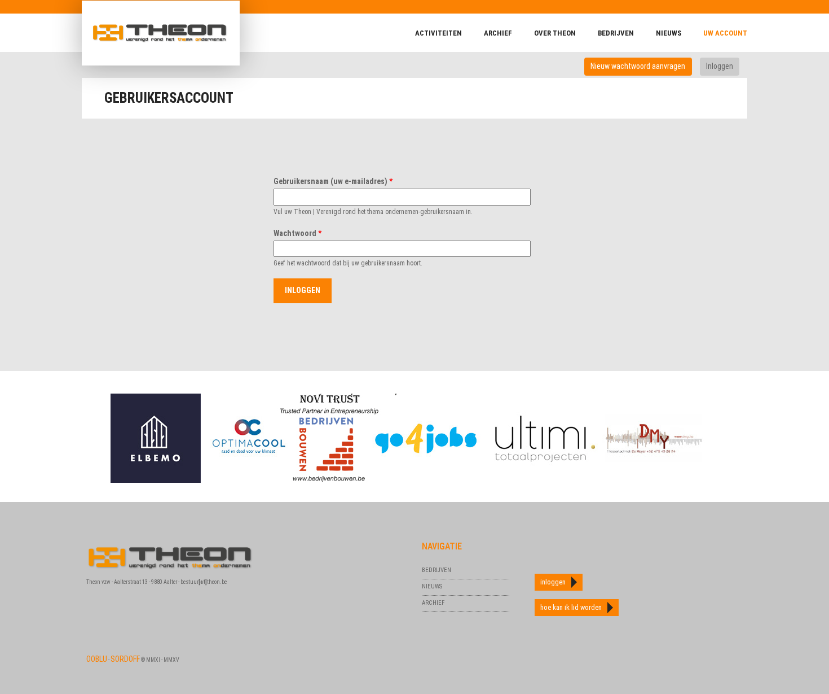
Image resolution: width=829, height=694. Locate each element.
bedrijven (616, 33)
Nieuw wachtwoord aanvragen (637, 66)
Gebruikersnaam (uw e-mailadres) (333, 181)
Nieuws (668, 33)
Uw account (725, 33)
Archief (498, 33)
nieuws (432, 586)
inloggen (553, 582)
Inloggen (722, 66)
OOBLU (96, 659)
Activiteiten (438, 33)
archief (433, 602)
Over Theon (555, 33)
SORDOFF (125, 659)
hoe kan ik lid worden (571, 607)
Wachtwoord (297, 233)
